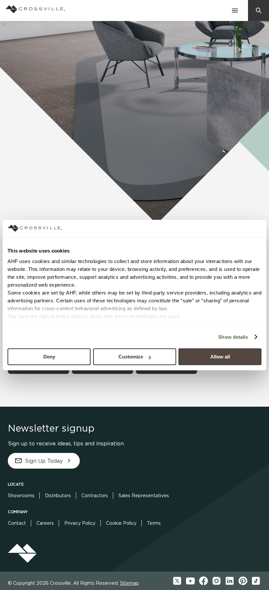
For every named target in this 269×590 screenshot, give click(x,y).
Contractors (94, 495)
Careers (45, 523)
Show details (233, 337)
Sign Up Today (44, 461)
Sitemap (129, 583)
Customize (130, 356)
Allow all (220, 356)
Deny (49, 356)
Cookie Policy (121, 523)
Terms (154, 523)
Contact (17, 523)
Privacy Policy (79, 523)
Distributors (58, 495)
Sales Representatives (143, 495)
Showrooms (21, 495)
